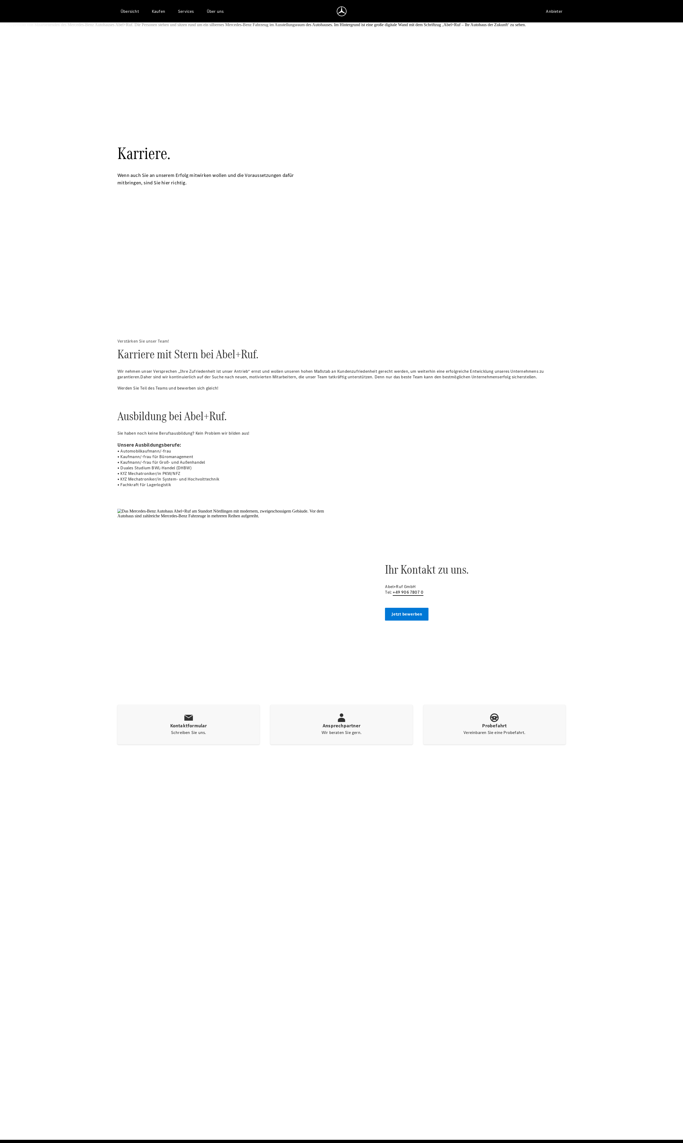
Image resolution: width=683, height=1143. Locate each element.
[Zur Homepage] (341, 11)
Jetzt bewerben (406, 614)
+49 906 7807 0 (408, 592)
